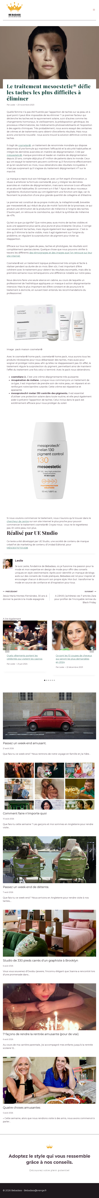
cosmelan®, (24, 145)
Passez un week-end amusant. (24, 743)
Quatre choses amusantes (21, 1107)
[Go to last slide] (7, 649)
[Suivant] (92, 649)
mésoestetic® (14, 155)
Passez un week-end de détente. (26, 887)
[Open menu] (94, 10)
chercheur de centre (18, 521)
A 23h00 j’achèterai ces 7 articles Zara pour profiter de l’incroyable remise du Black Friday (75, 597)
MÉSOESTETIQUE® (17, 548)
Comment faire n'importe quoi (25, 813)
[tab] (44, 680)
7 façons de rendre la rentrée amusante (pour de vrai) (41, 1034)
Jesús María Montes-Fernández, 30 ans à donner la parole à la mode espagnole (25, 595)
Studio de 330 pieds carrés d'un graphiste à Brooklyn (40, 960)
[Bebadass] (14, 10)
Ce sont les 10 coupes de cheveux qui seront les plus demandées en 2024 (74, 659)
